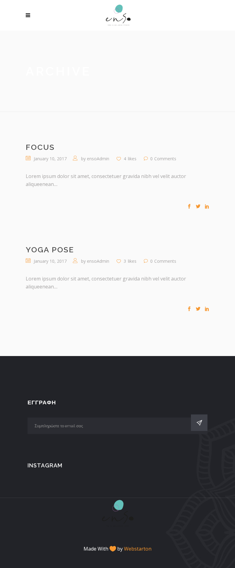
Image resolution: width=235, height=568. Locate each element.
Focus (40, 147)
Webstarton (137, 548)
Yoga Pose (50, 249)
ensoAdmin (98, 158)
